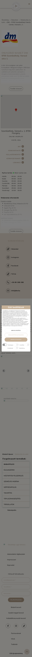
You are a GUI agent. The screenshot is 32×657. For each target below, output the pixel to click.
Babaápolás (9, 464)
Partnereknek (16, 633)
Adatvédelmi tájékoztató (16, 554)
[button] (29, 3)
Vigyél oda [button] (16, 140)
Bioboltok (14, 20)
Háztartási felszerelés (13, 476)
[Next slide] (28, 370)
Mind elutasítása (16, 330)
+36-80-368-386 (17, 282)
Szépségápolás (10, 487)
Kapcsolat (10, 565)
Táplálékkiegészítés (12, 499)
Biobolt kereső (16, 607)
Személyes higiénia (11, 481)
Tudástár (14, 644)
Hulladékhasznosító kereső (16, 618)
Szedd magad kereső (16, 613)
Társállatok (9, 504)
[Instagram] (16, 626)
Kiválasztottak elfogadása (16, 335)
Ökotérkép (5, 20)
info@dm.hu (15, 291)
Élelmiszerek (9, 470)
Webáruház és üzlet (21, 454)
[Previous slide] (3, 370)
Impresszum (11, 560)
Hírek (13, 639)
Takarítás (8, 493)
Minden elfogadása (16, 339)
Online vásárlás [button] (16, 136)
